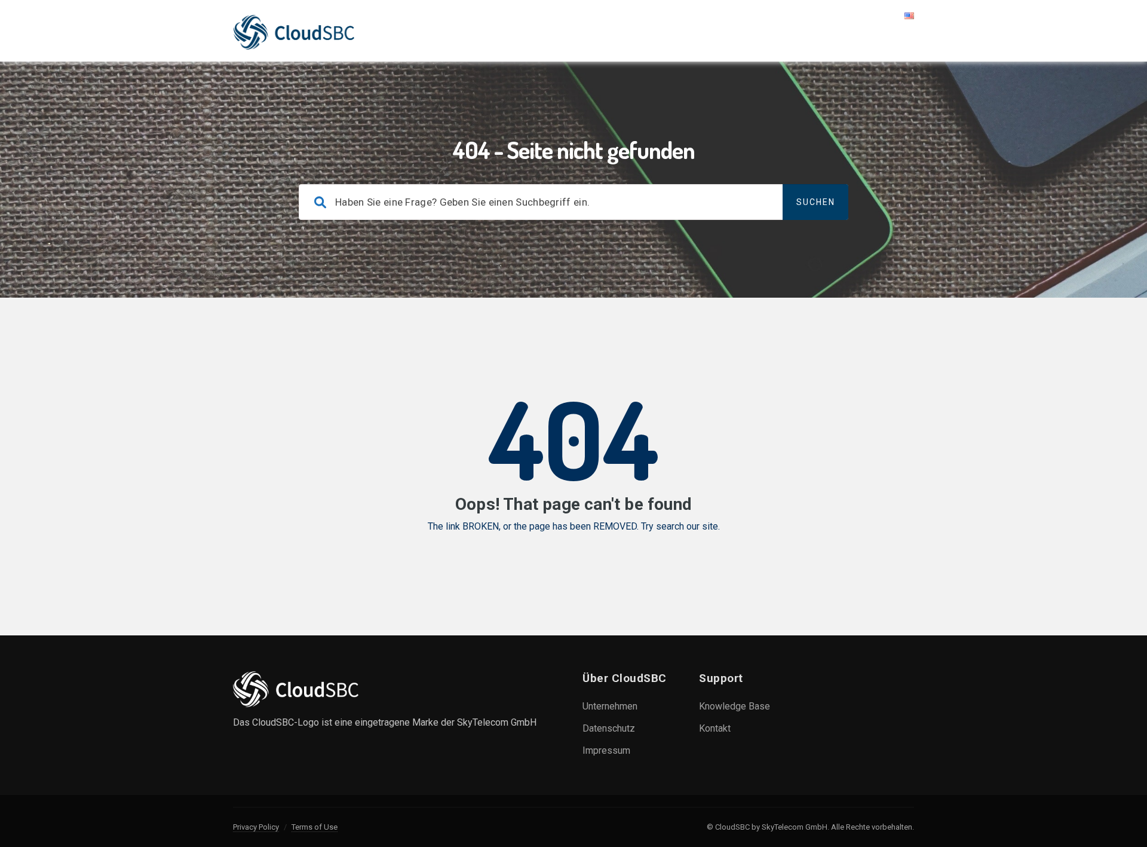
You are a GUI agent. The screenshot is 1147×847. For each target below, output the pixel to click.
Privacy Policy (256, 826)
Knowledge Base (734, 706)
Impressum (606, 750)
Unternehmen (609, 706)
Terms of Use (315, 826)
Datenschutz (608, 728)
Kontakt (715, 728)
